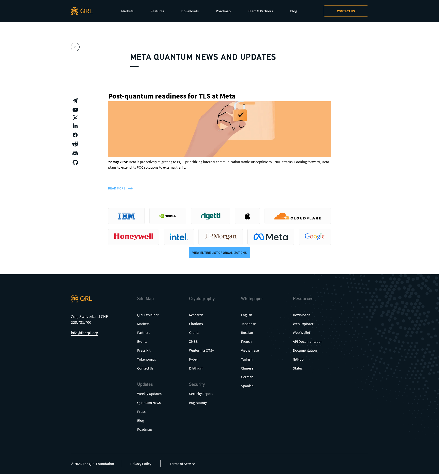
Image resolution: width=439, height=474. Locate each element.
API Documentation (308, 341)
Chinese (247, 368)
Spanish (247, 386)
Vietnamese (250, 350)
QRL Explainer (148, 314)
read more (116, 188)
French (246, 341)
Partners (143, 332)
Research (196, 314)
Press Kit (143, 350)
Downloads (190, 11)
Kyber (193, 359)
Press (141, 411)
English (246, 314)
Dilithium (196, 368)
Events (142, 341)
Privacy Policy (140, 463)
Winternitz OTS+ (201, 350)
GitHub (298, 359)
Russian (247, 332)
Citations (196, 323)
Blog (293, 11)
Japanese (248, 323)
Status (298, 368)
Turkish (247, 359)
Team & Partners (260, 11)
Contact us (346, 11)
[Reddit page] (75, 144)
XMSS (193, 341)
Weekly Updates (149, 393)
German (247, 377)
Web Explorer (303, 323)
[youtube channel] (75, 109)
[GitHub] (75, 162)
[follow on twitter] (75, 117)
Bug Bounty (198, 402)
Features (157, 11)
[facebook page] (75, 135)
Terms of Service (182, 463)
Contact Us (145, 368)
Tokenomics (146, 359)
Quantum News (149, 402)
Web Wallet (301, 332)
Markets (127, 11)
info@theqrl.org (84, 332)
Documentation (305, 350)
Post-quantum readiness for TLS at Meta (172, 96)
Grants (194, 332)
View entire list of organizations (219, 253)
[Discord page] (75, 153)
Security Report (201, 393)
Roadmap (223, 11)
